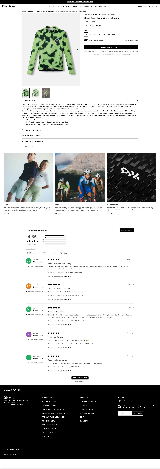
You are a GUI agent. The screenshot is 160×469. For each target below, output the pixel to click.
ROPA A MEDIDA (49, 401)
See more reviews (80, 378)
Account (46, 437)
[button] (53, 6)
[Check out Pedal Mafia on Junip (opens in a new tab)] (84, 381)
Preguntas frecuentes (53, 417)
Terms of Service (50, 425)
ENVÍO (83, 417)
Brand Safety (49, 433)
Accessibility (48, 421)
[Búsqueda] (150, 6)
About (140, 6)
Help (146, 6)
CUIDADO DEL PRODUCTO (53, 413)
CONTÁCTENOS (49, 405)
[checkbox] (64, 253)
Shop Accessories (114, 214)
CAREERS (84, 421)
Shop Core (8, 214)
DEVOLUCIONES (87, 413)
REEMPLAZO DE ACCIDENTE (54, 409)
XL (109, 35)
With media (64, 253)
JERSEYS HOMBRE (49, 11)
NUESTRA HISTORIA (89, 401)
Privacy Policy (49, 429)
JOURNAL (84, 405)
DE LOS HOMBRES (34, 11)
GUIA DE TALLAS (87, 409)
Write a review (127, 230)
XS (90, 34)
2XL (113, 35)
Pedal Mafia (9, 454)
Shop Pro (58, 214)
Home (24, 11)
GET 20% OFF (138, 413)
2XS (85, 34)
